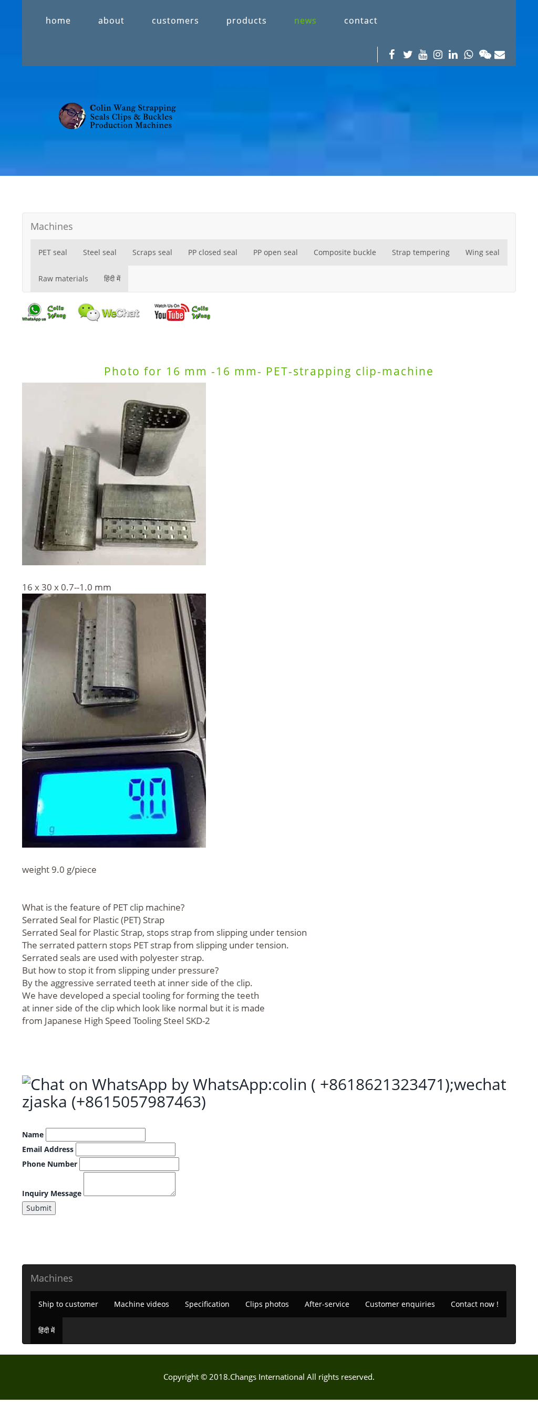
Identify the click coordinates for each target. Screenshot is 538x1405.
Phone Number (49, 1164)
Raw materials (63, 278)
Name (33, 1134)
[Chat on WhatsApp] (96, 1084)
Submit (38, 1208)
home (58, 20)
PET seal (52, 252)
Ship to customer (68, 1304)
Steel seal (100, 252)
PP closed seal (212, 252)
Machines (51, 226)
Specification (207, 1304)
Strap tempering (421, 252)
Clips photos (267, 1304)
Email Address (48, 1149)
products (246, 20)
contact (361, 20)
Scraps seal (152, 252)
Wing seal (482, 252)
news (305, 20)
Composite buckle (345, 252)
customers (175, 20)
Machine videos (141, 1304)
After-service (327, 1304)
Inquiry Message (51, 1193)
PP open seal (275, 252)
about (111, 20)
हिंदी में (112, 278)
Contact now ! (475, 1304)
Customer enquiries (400, 1304)
